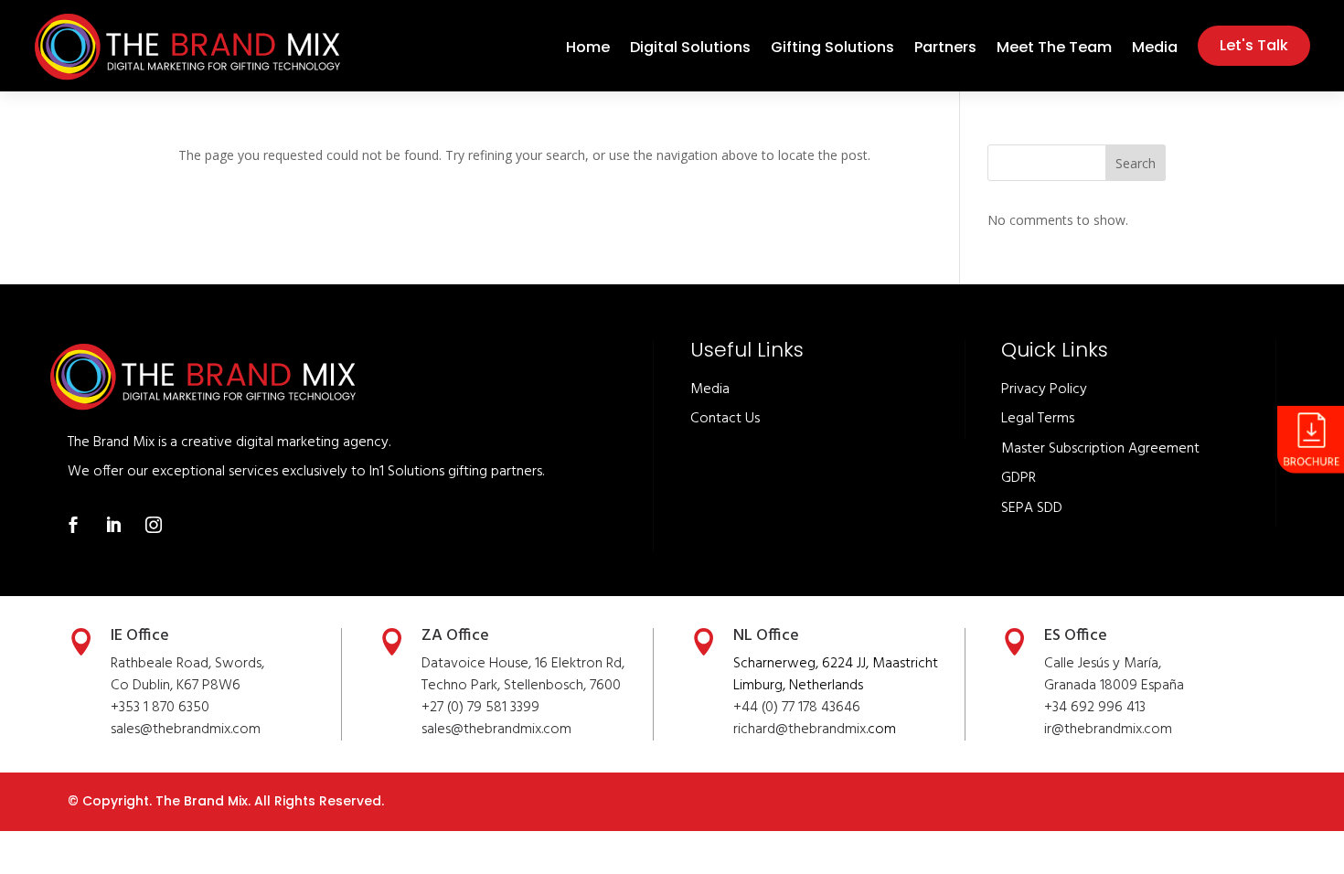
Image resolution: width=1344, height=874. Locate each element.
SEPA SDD (1031, 508)
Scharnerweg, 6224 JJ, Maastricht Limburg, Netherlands (835, 675)
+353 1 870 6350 (160, 707)
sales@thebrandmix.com (186, 729)
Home (588, 49)
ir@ (1054, 729)
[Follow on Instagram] (153, 524)
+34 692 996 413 (1095, 707)
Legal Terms (1037, 419)
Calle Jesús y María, (1102, 664)
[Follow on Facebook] (73, 524)
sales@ (442, 729)
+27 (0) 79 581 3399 (480, 707)
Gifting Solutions (832, 49)
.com (556, 729)
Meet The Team (1054, 49)
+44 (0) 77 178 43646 (796, 707)
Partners (945, 49)
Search (1135, 163)
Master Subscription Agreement (1100, 449)
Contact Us (725, 419)
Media (1155, 49)
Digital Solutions (690, 49)
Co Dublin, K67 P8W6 (175, 686)
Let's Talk (1254, 45)
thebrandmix (502, 729)
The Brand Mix (201, 801)
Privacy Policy (1044, 389)
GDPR (1018, 478)
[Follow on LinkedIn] (113, 524)
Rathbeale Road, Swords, (187, 664)
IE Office (140, 636)
